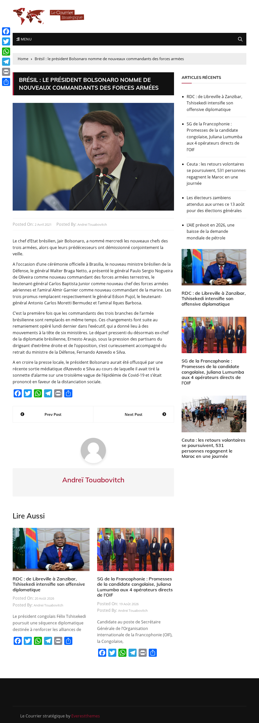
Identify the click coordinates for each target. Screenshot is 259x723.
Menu (25, 39)
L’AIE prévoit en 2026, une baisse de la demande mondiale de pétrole (210, 231)
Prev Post (53, 414)
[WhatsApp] (6, 52)
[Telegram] (6, 62)
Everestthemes (85, 716)
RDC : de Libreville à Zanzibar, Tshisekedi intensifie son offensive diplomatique (49, 584)
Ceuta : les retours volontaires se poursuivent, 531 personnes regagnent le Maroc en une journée (216, 173)
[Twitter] (6, 41)
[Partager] (6, 82)
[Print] (6, 72)
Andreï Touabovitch (92, 224)
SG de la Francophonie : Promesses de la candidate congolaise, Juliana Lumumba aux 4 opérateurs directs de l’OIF (135, 587)
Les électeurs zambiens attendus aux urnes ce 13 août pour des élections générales (216, 204)
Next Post (133, 414)
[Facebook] (6, 31)
